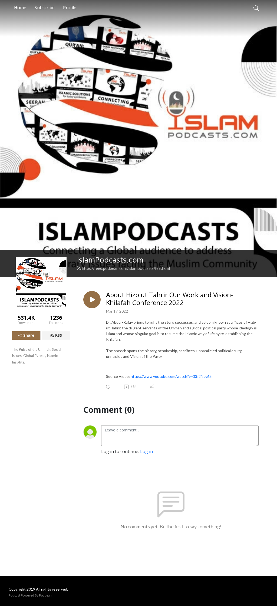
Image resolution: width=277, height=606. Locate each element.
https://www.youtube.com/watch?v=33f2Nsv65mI (173, 376)
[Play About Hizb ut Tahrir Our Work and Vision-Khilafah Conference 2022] (92, 299)
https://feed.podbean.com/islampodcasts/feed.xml (126, 268)
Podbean (45, 595)
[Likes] (108, 387)
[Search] (256, 7)
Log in (146, 451)
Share (28, 335)
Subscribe (45, 8)
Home (20, 8)
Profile (69, 8)
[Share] (152, 386)
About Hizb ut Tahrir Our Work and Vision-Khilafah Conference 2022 (169, 299)
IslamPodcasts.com (110, 260)
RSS (58, 335)
